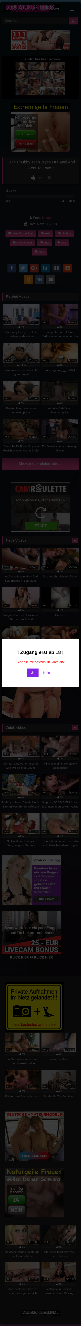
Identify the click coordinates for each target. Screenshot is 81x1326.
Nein (46, 672)
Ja (33, 672)
